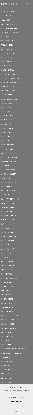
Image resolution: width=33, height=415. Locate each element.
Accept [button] (16, 411)
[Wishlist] (27, 3)
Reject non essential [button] (16, 406)
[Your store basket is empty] (24, 3)
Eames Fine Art (10, 3)
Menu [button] (30, 3)
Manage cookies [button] (16, 401)
